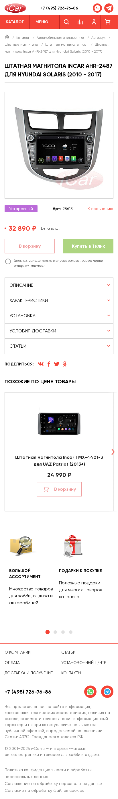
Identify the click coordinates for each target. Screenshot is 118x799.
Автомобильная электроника (61, 38)
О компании (18, 652)
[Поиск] (66, 22)
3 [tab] (63, 632)
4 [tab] (70, 632)
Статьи (68, 652)
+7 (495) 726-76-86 (59, 8)
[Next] (113, 451)
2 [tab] (55, 632)
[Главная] (7, 38)
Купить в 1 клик (88, 246)
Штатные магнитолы (22, 45)
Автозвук (98, 38)
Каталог (23, 38)
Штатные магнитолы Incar (66, 45)
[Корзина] (108, 22)
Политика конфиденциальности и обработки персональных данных (48, 773)
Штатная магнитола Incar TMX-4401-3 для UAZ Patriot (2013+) (59, 461)
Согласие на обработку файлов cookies (44, 790)
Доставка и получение (29, 673)
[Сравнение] (80, 22)
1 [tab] (47, 632)
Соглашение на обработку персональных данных (53, 783)
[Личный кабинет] (94, 22)
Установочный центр (84, 662)
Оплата (12, 662)
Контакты (71, 673)
